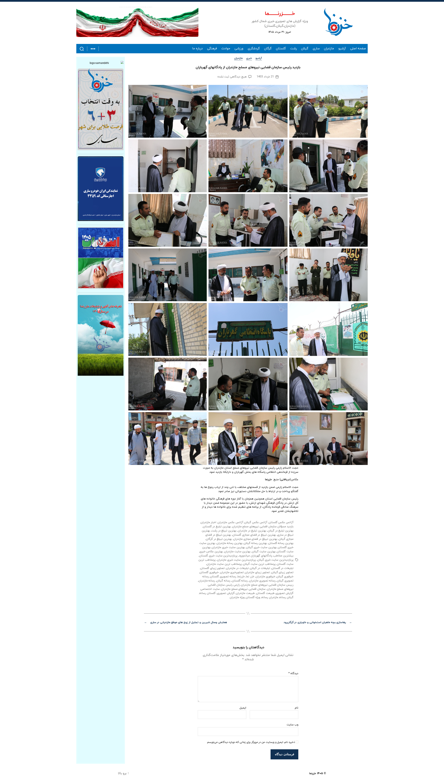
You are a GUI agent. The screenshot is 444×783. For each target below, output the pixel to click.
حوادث (225, 49)
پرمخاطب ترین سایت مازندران (224, 564)
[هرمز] (137, 22)
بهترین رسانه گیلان (255, 543)
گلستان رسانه (207, 593)
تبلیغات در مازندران (237, 568)
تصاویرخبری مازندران (232, 572)
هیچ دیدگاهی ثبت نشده (232, 77)
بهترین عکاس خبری (211, 551)
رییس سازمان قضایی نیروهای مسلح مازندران (267, 585)
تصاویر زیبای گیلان (282, 572)
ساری (316, 49)
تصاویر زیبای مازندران (257, 572)
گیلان (304, 49)
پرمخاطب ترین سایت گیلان (259, 564)
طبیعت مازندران (245, 593)
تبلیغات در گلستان (282, 568)
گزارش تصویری (226, 593)
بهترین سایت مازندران (237, 551)
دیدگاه (293, 673)
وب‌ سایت (292, 724)
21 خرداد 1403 (265, 77)
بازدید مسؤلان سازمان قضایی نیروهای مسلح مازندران (262, 526)
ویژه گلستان (253, 597)
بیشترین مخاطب (283, 556)
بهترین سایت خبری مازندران (228, 547)
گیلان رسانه (286, 597)
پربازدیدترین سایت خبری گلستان (218, 556)
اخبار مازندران (208, 522)
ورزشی (238, 49)
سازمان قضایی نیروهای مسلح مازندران (243, 589)
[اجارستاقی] (100, 188)
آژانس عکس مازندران (230, 522)
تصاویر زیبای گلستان (212, 568)
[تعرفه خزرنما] (100, 335)
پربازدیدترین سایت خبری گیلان (275, 560)
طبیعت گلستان (265, 593)
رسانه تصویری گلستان (223, 576)
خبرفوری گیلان (284, 576)
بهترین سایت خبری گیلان (261, 547)
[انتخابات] (100, 109)
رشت (293, 49)
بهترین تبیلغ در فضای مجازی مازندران (255, 539)
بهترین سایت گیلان (263, 551)
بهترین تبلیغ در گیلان (280, 531)
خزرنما (241, 576)
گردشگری (254, 49)
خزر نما (250, 576)
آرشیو (342, 49)
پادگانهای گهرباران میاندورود (255, 556)
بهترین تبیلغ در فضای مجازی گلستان (254, 535)
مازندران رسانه (270, 597)
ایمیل (243, 708)
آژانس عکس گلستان (281, 522)
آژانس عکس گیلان (255, 522)
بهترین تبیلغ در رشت (223, 531)
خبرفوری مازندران (265, 576)
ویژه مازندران (237, 597)
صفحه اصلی (358, 49)
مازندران (329, 49)
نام (296, 708)
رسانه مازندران (206, 581)
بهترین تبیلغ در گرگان (219, 539)
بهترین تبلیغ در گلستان (217, 526)
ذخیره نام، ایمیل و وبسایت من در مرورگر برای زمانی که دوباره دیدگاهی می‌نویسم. (251, 742)
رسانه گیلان (223, 581)
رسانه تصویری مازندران (262, 581)
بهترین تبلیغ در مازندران (252, 531)
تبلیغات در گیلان (260, 568)
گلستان (281, 49)
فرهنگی (212, 49)
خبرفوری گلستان (209, 572)
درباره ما (197, 49)
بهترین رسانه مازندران (229, 543)
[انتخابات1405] (100, 258)
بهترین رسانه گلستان (280, 543)
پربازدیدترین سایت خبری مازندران (236, 560)
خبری (249, 58)
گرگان (268, 49)
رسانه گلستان (240, 581)
